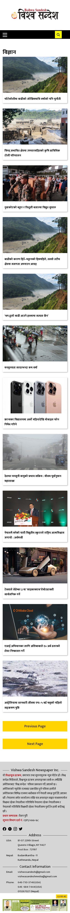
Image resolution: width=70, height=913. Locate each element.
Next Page (35, 744)
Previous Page (35, 726)
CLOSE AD (61, 896)
